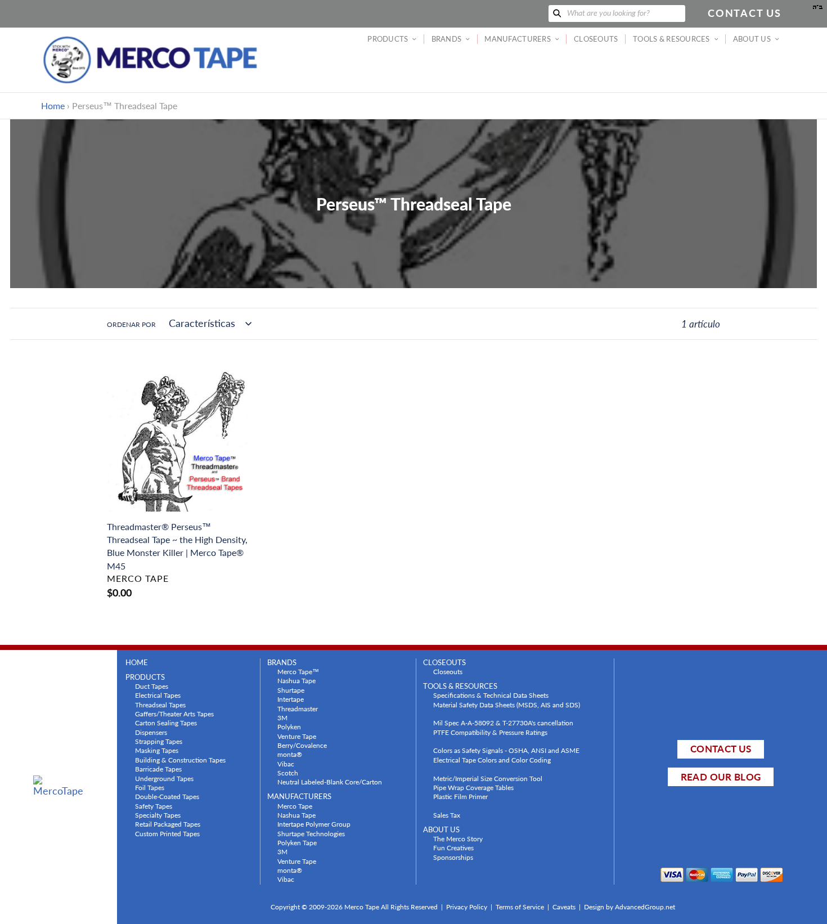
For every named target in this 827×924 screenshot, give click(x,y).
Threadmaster (297, 708)
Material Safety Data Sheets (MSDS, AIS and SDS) (506, 704)
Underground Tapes (164, 778)
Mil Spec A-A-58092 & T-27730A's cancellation (503, 722)
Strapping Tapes (158, 741)
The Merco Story (458, 838)
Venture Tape (296, 736)
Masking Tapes (156, 750)
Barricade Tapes (158, 769)
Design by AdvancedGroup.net (629, 906)
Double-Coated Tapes (167, 796)
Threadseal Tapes (160, 704)
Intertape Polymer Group (313, 824)
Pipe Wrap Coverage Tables (473, 787)
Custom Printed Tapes (167, 833)
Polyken (289, 726)
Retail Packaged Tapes (167, 824)
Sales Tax (446, 815)
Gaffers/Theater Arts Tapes (174, 713)
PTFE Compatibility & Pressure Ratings (490, 732)
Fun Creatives (453, 847)
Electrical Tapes (158, 695)
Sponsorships (453, 857)
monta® (289, 754)
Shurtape (290, 690)
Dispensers (151, 732)
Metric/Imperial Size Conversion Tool (487, 778)
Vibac (285, 764)
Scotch (287, 773)
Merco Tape (294, 806)
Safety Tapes (153, 806)
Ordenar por (131, 324)
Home (53, 105)
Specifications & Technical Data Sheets (491, 695)
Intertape (290, 699)
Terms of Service (520, 906)
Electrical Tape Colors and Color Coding (492, 760)
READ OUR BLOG (721, 777)
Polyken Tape (297, 842)
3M (282, 717)
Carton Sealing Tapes (166, 722)
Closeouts (447, 671)
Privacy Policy (466, 906)
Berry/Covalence (302, 745)
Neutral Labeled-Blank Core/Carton (329, 782)
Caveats (564, 906)
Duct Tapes (151, 686)
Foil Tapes (149, 787)
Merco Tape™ (298, 671)
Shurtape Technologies (311, 833)
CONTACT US (720, 749)
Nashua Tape (296, 680)
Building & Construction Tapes (180, 760)
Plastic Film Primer (460, 796)
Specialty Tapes (158, 815)
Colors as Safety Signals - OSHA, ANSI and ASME (506, 750)
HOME (136, 662)
